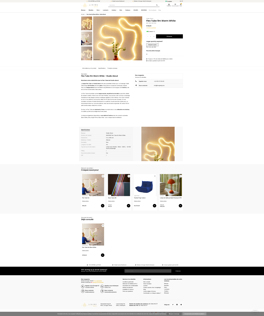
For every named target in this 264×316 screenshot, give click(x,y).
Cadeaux (127, 10)
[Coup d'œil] (102, 205)
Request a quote (152, 44)
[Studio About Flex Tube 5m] (93, 185)
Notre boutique (147, 283)
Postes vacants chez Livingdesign (152, 287)
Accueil (82, 14)
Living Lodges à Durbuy (149, 291)
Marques (166, 293)
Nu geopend (98, 280)
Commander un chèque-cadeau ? (152, 293)
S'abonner (178, 271)
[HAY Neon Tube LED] (119, 185)
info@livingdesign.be (159, 85)
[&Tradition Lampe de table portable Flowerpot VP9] (171, 185)
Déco (98, 10)
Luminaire (105, 10)
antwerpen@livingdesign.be (111, 292)
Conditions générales (128, 282)
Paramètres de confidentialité (130, 285)
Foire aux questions (128, 291)
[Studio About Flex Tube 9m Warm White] (93, 235)
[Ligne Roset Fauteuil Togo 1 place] (145, 185)
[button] (86, 59)
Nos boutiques (152, 10)
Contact (145, 285)
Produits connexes (112, 68)
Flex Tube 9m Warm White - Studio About (96, 14)
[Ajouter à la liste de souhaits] (146, 54)
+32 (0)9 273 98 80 (159, 81)
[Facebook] (173, 304)
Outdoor (114, 10)
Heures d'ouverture (98, 282)
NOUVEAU (144, 10)
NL (180, 1)
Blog (159, 10)
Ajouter (170, 36)
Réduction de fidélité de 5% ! (130, 283)
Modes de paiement (128, 287)
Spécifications (101, 68)
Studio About (149, 18)
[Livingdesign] (89, 5)
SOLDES (136, 10)
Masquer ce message (174, 313)
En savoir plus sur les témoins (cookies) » (194, 313)
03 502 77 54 (107, 287)
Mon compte (146, 282)
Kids (121, 10)
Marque (83, 10)
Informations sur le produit (89, 68)
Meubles (91, 10)
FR (182, 1)
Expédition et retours (128, 289)
